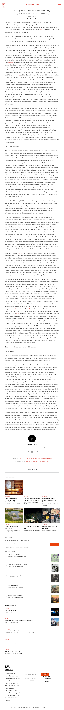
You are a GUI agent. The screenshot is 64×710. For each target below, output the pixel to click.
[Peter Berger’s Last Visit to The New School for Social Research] (14, 487)
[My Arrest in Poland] (55, 612)
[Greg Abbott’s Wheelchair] (55, 558)
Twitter (46, 681)
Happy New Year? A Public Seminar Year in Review (49, 500)
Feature (7, 496)
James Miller (28, 632)
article (41, 29)
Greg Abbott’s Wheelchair (15, 554)
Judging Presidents (13, 585)
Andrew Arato (19, 653)
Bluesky (47, 676)
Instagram (47, 674)
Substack (26, 547)
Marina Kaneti (36, 530)
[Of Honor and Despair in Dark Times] (14, 515)
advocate (31, 309)
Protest (35, 458)
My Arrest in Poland (10, 610)
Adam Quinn (15, 622)
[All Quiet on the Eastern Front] (33, 515)
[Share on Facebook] (25, 452)
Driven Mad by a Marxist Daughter (17, 564)
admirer (14, 309)
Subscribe (54, 544)
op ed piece (16, 75)
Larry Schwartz (19, 587)
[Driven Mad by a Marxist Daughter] (55, 568)
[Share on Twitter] (28, 452)
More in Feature (10, 605)
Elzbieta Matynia (20, 576)
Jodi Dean (29, 461)
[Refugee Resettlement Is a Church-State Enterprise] (33, 487)
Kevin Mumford (19, 597)
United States (47, 458)
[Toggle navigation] (60, 5)
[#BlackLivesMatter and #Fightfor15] (51, 515)
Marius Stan (17, 530)
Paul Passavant (44, 461)
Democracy (22, 458)
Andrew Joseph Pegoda (21, 556)
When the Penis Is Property (15, 595)
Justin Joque (20, 566)
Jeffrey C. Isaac (32, 18)
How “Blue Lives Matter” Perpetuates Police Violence (19, 620)
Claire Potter (35, 632)
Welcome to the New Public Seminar (14, 630)
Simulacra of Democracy (14, 575)
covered (10, 62)
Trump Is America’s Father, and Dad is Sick (16, 641)
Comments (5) (32, 469)
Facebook (47, 678)
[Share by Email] (32, 452)
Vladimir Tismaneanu (13, 531)
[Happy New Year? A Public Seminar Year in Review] (51, 487)
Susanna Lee (19, 642)
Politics (29, 458)
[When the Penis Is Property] (55, 599)
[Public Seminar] (4, 5)
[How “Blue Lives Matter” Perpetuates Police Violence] (55, 622)
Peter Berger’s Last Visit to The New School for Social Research (12, 500)
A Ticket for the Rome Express (13, 651)
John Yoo (35, 461)
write (20, 253)
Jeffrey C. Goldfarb (16, 612)
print (17, 313)
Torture (40, 458)
